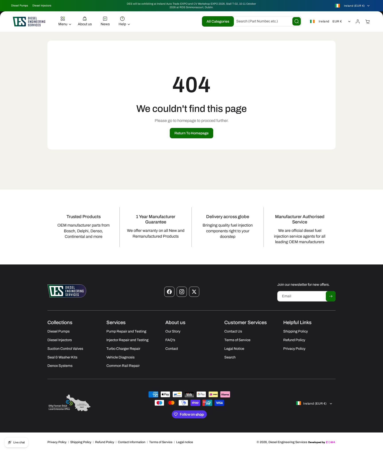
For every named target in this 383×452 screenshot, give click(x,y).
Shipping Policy (80, 442)
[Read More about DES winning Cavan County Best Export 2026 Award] (69, 411)
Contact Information (131, 442)
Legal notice (184, 442)
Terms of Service (160, 442)
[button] (63, 21)
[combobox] (265, 21)
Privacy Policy (56, 442)
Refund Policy (104, 442)
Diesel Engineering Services (287, 442)
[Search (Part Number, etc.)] (296, 21)
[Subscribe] (331, 296)
